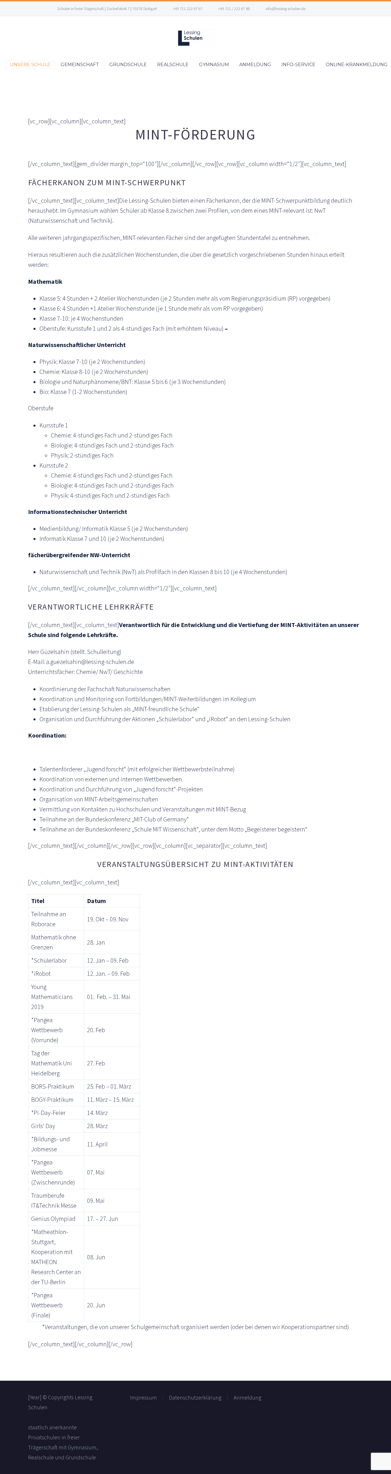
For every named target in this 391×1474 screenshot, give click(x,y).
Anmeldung (255, 64)
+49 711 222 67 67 (187, 8)
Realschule (173, 64)
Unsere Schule (30, 64)
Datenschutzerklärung (195, 1397)
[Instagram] (328, 8)
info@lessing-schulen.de (285, 8)
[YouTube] (337, 8)
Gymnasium (214, 64)
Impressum (143, 1397)
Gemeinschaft (80, 64)
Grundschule (128, 64)
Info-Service (298, 64)
